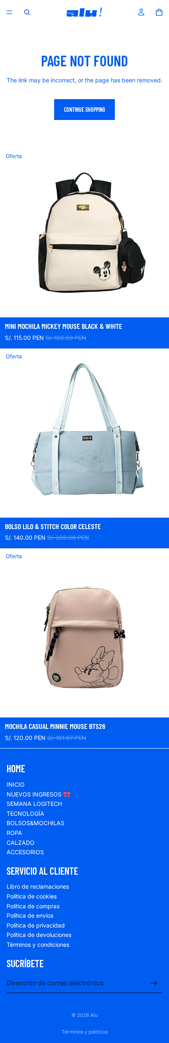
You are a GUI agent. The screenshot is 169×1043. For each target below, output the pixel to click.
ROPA (14, 832)
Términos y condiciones (38, 944)
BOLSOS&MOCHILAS (35, 823)
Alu (94, 1015)
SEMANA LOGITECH (34, 804)
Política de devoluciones (39, 935)
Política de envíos (30, 915)
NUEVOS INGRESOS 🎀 (38, 794)
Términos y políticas (85, 1032)
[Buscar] (27, 12)
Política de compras (33, 906)
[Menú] (9, 12)
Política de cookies (32, 896)
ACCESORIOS (25, 852)
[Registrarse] (153, 983)
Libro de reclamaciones (38, 886)
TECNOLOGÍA (25, 813)
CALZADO (20, 842)
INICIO (16, 784)
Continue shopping (84, 109)
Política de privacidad (36, 925)
